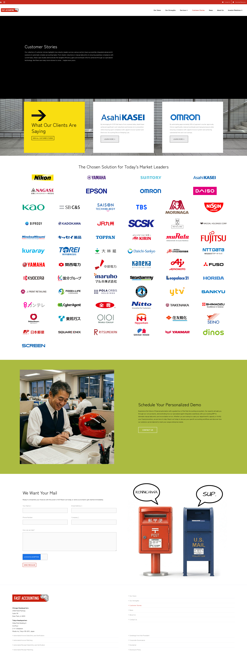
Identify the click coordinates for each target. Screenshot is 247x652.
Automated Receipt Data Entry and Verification (29, 645)
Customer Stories (135, 605)
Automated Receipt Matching (23, 649)
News (131, 610)
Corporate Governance (137, 640)
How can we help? (29, 530)
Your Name (27, 505)
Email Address (76, 505)
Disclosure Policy (135, 649)
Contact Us (133, 619)
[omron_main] (192, 113)
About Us (132, 615)
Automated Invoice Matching (23, 640)
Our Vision (132, 596)
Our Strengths (134, 600)
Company (75, 517)
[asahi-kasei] (123, 113)
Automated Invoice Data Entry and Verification (29, 635)
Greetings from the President (139, 635)
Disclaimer (132, 645)
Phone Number (28, 517)
